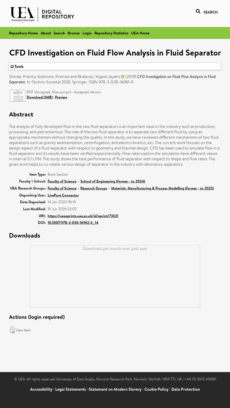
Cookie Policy (156, 389)
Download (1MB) (40, 97)
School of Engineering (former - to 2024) (112, 181)
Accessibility (41, 389)
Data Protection (185, 389)
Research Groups (93, 188)
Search (59, 33)
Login (87, 33)
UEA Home (140, 33)
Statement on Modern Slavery (115, 389)
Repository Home (23, 33)
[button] (12, 330)
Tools (19, 66)
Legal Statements (70, 389)
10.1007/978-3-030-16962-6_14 (73, 222)
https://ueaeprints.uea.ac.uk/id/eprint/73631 (83, 215)
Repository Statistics (111, 33)
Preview (61, 97)
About (46, 33)
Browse (74, 33)
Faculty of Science (62, 181)
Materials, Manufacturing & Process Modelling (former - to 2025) (162, 188)
